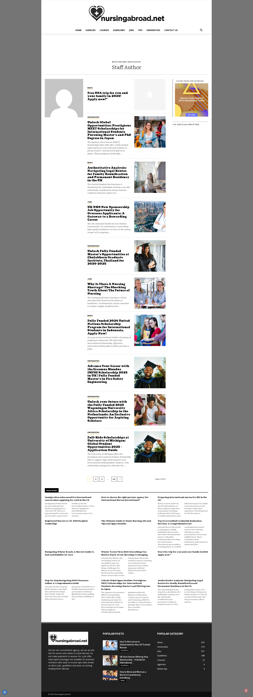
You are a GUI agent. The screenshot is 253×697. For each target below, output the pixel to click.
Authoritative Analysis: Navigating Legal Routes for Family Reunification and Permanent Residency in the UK (108, 174)
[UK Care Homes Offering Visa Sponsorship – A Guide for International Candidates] (110, 660)
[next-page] (119, 479)
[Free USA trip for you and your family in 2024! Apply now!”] (150, 94)
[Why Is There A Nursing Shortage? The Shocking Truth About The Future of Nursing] (150, 293)
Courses (104, 30)
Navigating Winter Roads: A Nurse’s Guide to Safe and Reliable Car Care (69, 553)
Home (78, 30)
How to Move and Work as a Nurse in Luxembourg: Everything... (133, 675)
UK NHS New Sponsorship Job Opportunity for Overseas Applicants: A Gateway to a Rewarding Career (108, 213)
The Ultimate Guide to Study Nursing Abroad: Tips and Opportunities (126, 522)
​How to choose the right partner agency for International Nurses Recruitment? (125, 498)
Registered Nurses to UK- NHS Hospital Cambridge (66, 522)
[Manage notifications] (246, 690)
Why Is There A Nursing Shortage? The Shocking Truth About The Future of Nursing (108, 289)
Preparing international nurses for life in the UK (182, 498)
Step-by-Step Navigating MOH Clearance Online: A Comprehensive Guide (66, 582)
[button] (201, 30)
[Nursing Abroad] (126, 13)
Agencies (91, 30)
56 (114, 479)
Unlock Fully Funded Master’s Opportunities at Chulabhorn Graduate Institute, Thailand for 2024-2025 (108, 257)
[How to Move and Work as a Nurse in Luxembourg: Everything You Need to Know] (110, 675)
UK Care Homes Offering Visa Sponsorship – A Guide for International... (134, 660)
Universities (153, 30)
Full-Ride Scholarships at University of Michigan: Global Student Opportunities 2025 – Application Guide (108, 444)
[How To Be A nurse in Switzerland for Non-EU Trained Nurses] (110, 645)
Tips (140, 30)
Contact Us (171, 30)
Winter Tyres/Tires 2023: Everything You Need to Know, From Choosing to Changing (124, 553)
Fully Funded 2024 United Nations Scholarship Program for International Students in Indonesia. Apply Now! (108, 327)
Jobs (131, 30)
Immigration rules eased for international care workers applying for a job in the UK (68, 498)
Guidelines (119, 30)
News (90, 88)
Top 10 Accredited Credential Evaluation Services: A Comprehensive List (180, 522)
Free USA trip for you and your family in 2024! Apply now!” (107, 96)
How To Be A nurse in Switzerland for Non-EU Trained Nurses (135, 645)
